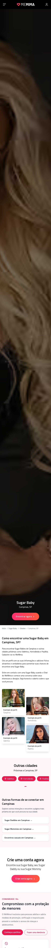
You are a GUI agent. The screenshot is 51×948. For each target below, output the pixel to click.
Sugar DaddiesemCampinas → (18, 820)
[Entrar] (46, 4)
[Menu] (4, 4)
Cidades (23, 628)
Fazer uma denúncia (36, 932)
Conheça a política (12, 932)
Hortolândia (28, 778)
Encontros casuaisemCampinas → (20, 837)
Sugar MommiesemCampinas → (19, 828)
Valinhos (10, 778)
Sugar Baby (13, 628)
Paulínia (45, 778)
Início (4, 628)
